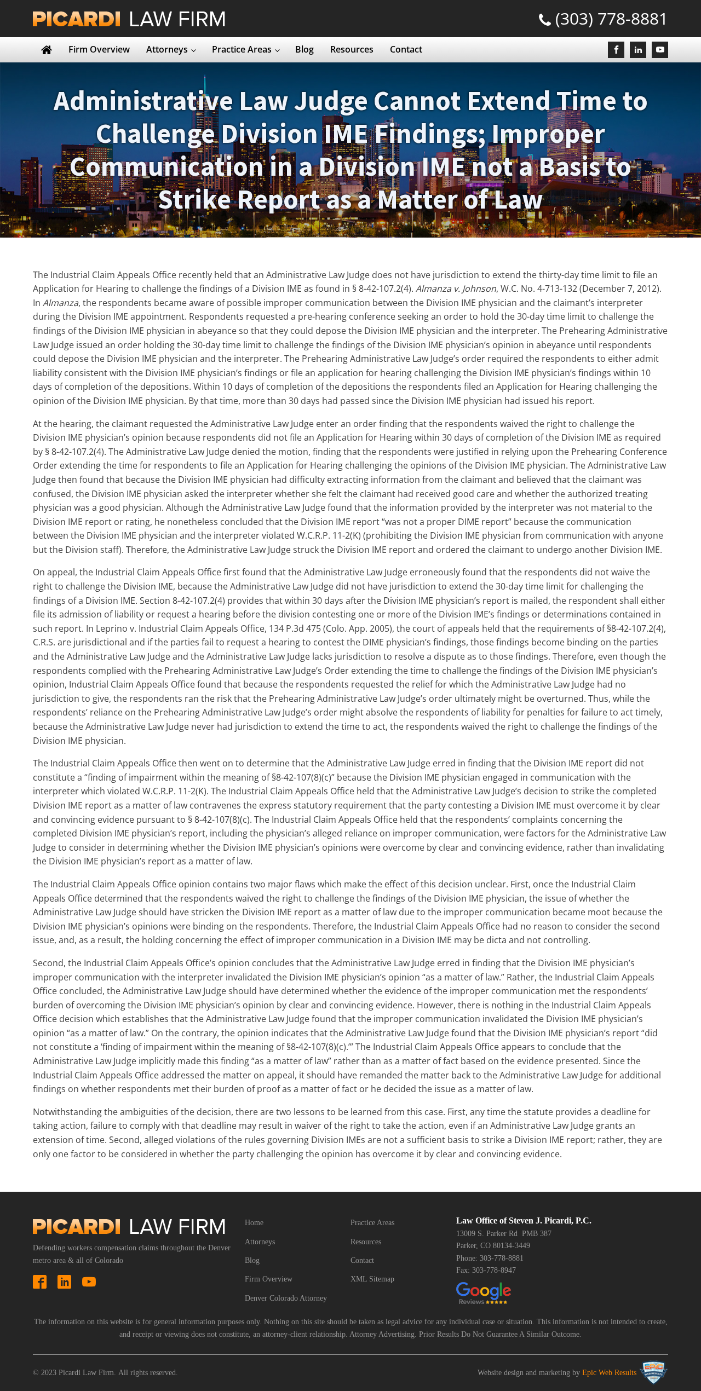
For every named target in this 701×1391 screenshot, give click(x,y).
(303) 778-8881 (611, 18)
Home (254, 1223)
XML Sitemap (372, 1279)
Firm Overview (99, 49)
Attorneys (167, 49)
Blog (304, 49)
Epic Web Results (609, 1373)
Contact (406, 49)
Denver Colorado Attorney (286, 1298)
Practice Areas (242, 49)
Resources (352, 49)
